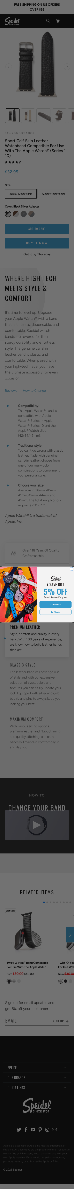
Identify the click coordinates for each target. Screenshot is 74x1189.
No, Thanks (55, 612)
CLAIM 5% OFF (55, 604)
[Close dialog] (71, 569)
